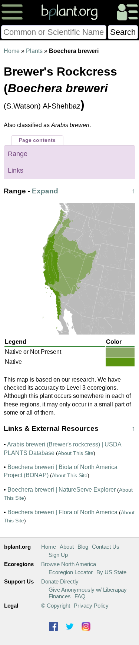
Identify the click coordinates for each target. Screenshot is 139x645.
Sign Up (58, 555)
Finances (60, 596)
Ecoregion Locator (71, 572)
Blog (82, 546)
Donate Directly (60, 581)
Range (17, 153)
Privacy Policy (91, 605)
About (67, 546)
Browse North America (68, 564)
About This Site (75, 453)
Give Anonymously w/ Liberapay (88, 589)
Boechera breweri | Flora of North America (62, 512)
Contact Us (105, 546)
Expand (45, 191)
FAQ (80, 596)
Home (12, 51)
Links (15, 170)
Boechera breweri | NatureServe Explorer (61, 489)
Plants (34, 51)
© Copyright (55, 605)
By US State (111, 572)
